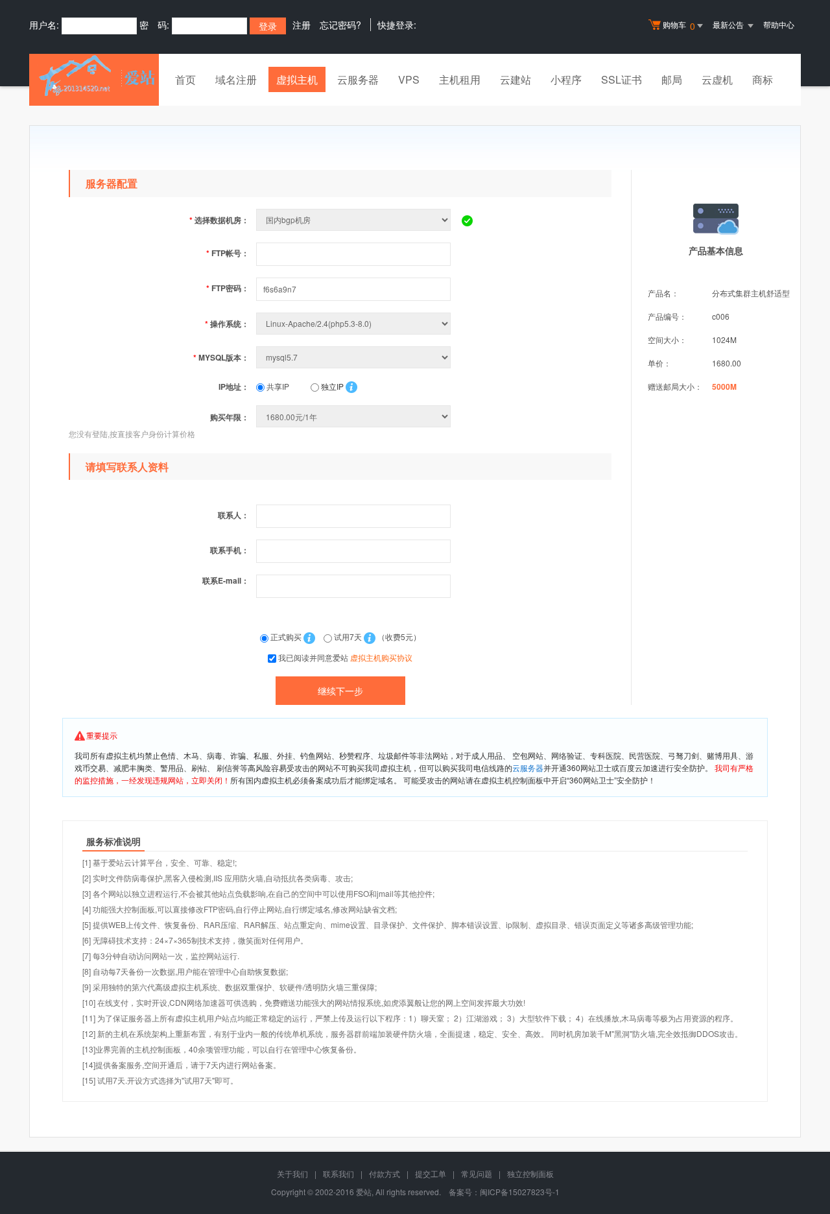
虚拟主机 (297, 79)
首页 (185, 79)
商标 (762, 79)
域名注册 (236, 79)
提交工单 (430, 1173)
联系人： (233, 515)
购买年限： (229, 417)
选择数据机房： (219, 220)
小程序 (566, 79)
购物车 (679, 25)
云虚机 (717, 79)
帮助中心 (778, 24)
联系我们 (338, 1173)
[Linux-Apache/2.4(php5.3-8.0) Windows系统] (354, 323)
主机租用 (459, 79)
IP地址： (234, 386)
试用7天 (348, 636)
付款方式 (384, 1173)
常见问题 (476, 1173)
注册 (301, 24)
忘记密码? (340, 24)
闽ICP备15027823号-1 (520, 1191)
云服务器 (358, 79)
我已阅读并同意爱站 (345, 657)
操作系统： (227, 323)
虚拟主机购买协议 (381, 657)
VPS (409, 79)
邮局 (671, 79)
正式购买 (285, 636)
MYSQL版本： (221, 357)
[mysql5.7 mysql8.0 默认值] (354, 357)
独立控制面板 (530, 1173)
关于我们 (292, 1173)
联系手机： (229, 550)
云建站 (515, 79)
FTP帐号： (227, 253)
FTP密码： (227, 288)
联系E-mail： (225, 580)
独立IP (331, 386)
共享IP (277, 386)
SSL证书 (621, 79)
